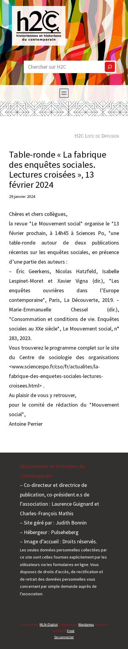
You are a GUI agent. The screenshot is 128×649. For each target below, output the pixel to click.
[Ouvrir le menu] (64, 93)
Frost (70, 630)
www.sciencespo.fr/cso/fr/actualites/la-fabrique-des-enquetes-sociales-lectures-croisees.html (56, 376)
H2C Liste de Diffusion (96, 135)
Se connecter (64, 637)
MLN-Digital (49, 624)
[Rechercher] (110, 67)
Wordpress (86, 624)
